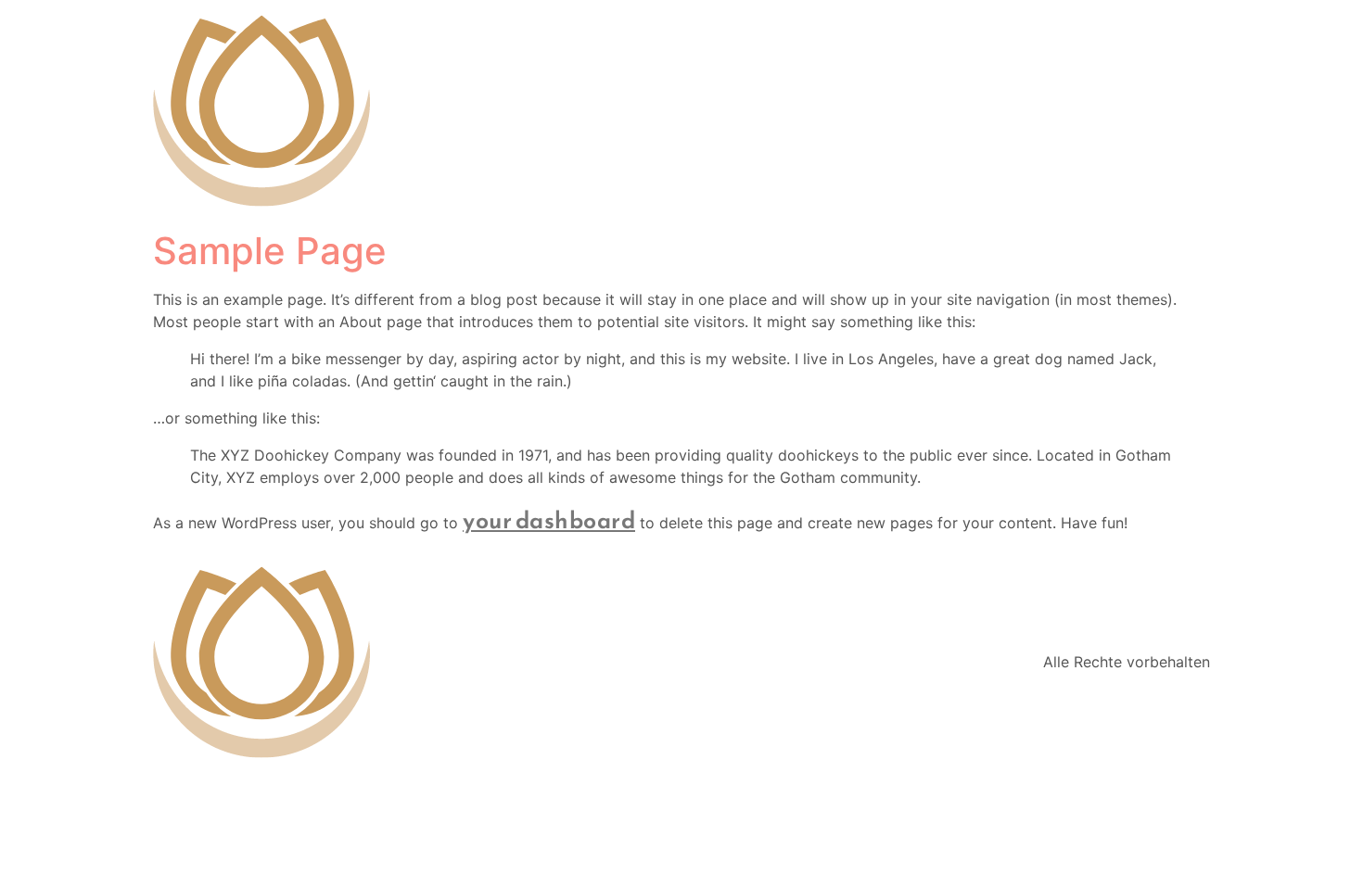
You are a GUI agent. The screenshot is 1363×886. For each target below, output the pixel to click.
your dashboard (549, 520)
